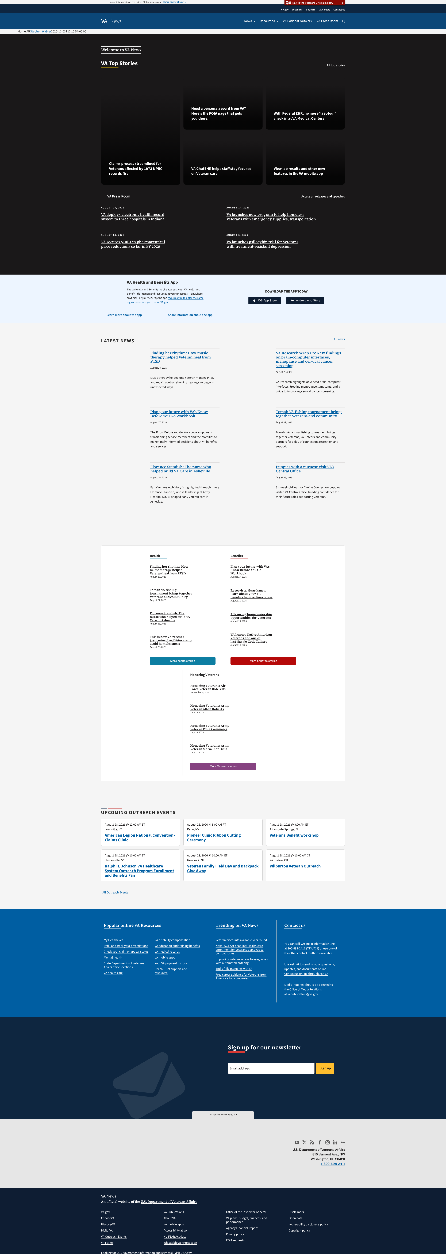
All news (339, 339)
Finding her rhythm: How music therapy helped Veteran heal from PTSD (180, 357)
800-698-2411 (296, 948)
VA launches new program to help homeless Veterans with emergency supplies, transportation (271, 217)
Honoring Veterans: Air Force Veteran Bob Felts (208, 687)
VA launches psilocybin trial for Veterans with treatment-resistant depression (262, 244)
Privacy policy (235, 1234)
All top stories (336, 65)
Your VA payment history (171, 963)
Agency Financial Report (242, 1228)
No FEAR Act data (175, 1236)
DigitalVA (107, 1230)
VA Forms (107, 1243)
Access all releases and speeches (323, 196)
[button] (343, 21)
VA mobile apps (165, 957)
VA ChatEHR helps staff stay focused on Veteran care (221, 171)
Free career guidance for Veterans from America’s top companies (241, 976)
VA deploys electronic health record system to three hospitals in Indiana (132, 217)
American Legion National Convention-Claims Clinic (140, 837)
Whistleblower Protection (180, 1243)
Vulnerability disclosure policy (308, 1224)
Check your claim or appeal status (126, 951)
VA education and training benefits (177, 946)
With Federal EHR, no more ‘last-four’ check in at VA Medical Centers (305, 116)
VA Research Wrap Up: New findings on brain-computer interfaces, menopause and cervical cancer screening (308, 359)
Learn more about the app (124, 315)
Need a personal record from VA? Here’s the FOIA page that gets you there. (218, 113)
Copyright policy (299, 1230)
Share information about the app (190, 315)
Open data (295, 1218)
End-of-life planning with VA (234, 969)
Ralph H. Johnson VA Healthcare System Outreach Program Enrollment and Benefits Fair (139, 870)
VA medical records (167, 951)
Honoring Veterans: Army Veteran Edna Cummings (209, 727)
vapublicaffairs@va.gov (303, 994)
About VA (170, 1218)
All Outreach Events (115, 892)
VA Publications (174, 1212)
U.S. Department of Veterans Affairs (169, 1201)
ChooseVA (107, 1218)
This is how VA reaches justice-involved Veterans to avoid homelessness (171, 640)
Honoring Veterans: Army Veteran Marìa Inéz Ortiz (209, 747)
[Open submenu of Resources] (276, 21)
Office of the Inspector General (246, 1212)
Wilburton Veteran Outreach (295, 866)
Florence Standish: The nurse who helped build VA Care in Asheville (180, 469)
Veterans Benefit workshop (294, 835)
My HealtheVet (113, 940)
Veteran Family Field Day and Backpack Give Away (222, 868)
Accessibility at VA (175, 1230)
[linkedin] (335, 1142)
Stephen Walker (40, 31)
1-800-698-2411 (333, 1164)
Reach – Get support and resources (171, 971)
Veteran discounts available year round (241, 940)
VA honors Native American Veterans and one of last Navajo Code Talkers (251, 638)
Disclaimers (296, 1212)
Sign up (325, 1068)
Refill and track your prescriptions (126, 946)
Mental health (113, 957)
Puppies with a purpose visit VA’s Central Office (305, 469)
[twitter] (304, 1142)
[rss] (312, 1142)
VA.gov (105, 1212)
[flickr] (343, 1142)
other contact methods (304, 953)
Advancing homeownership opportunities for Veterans (251, 616)
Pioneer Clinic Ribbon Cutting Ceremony (214, 837)
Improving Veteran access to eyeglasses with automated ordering (242, 961)
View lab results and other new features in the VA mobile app (299, 171)
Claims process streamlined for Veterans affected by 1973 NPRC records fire (135, 168)
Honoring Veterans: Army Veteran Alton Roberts (209, 707)
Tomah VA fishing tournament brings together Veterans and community (309, 413)
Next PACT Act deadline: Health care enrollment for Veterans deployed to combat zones (240, 950)
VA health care (113, 973)
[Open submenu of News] (253, 21)
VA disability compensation (172, 940)
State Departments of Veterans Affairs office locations (124, 965)
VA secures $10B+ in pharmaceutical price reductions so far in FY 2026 (133, 244)
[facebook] (320, 1142)
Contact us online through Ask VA (306, 974)
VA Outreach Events (114, 1236)
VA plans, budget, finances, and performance (246, 1220)
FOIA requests (235, 1240)
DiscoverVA (108, 1224)
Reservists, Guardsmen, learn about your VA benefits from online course (251, 594)
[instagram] (327, 1142)
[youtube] (297, 1142)
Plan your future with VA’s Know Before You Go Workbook (179, 413)
